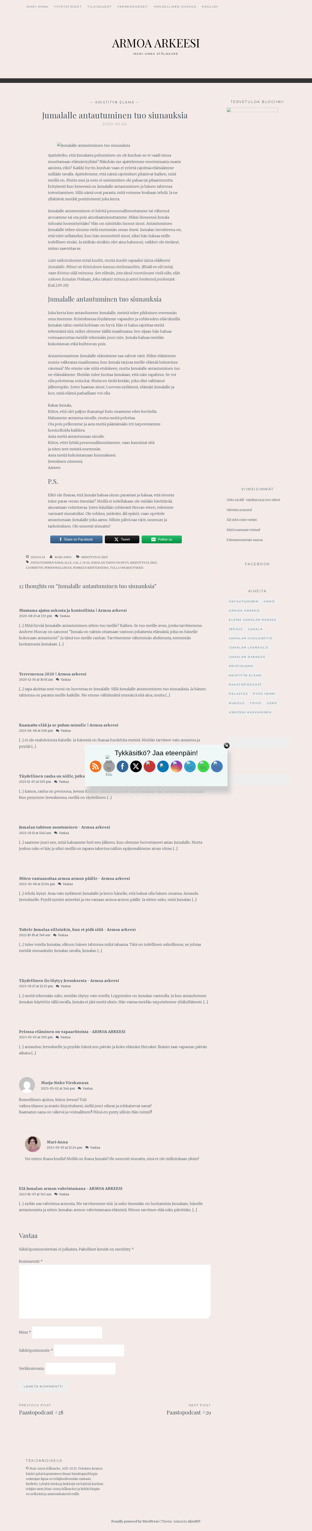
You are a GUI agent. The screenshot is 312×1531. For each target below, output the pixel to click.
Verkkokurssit (132, 6)
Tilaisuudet (99, 6)
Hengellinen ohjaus (175, 6)
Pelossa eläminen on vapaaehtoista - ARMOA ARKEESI (72, 1031)
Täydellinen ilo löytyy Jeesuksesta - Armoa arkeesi (69, 980)
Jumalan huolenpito (250, 638)
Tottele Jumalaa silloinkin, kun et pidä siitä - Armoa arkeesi (77, 929)
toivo (256, 703)
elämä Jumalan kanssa (253, 619)
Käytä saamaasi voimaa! (243, 530)
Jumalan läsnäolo (248, 647)
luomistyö (34, 567)
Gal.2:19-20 (81, 562)
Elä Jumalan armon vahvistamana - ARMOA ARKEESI (70, 1188)
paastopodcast (245, 684)
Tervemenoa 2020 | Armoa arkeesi (52, 674)
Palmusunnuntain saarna (245, 540)
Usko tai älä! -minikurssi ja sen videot (253, 500)
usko (272, 703)
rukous (236, 703)
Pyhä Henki (264, 693)
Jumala (255, 629)
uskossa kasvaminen (250, 712)
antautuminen (243, 601)
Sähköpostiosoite (36, 1350)
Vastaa (65, 616)
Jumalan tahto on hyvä (110, 562)
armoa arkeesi (244, 610)
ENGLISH (210, 6)
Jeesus (236, 629)
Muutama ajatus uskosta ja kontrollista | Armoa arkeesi (73, 610)
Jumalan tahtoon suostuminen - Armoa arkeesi (64, 827)
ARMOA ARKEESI (156, 42)
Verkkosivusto (31, 1368)
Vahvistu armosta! (239, 510)
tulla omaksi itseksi (126, 567)
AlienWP (194, 1521)
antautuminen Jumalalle (51, 562)
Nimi (25, 1332)
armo (269, 601)
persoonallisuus (58, 567)
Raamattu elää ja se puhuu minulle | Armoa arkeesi (68, 725)
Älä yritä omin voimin (242, 520)
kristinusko (241, 666)
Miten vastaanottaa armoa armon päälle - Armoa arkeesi (74, 878)
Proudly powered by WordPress (135, 1521)
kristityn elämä (115, 102)
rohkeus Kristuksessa (91, 567)
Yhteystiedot (68, 6)
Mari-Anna (38, 6)
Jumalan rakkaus (247, 656)
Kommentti (31, 1261)
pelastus (238, 693)
